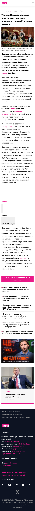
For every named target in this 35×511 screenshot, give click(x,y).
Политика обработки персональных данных (16, 417)
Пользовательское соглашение (11, 414)
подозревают (7, 126)
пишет (4, 73)
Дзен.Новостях (11, 463)
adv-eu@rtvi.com (18, 451)
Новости (5, 11)
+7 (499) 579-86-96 (12, 441)
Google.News (7, 465)
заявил (23, 258)
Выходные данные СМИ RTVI (10, 411)
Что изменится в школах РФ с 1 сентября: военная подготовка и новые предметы (15, 325)
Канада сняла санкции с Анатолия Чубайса (15, 395)
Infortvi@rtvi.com (24, 444)
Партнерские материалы (10, 454)
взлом (13, 109)
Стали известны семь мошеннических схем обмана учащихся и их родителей (13, 316)
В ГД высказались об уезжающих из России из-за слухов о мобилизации (17, 333)
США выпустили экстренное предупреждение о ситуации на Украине (15, 289)
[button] (33, 3)
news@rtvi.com (18, 446)
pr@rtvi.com (17, 449)
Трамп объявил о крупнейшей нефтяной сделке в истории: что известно (15, 298)
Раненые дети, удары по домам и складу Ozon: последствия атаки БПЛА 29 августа (16, 307)
